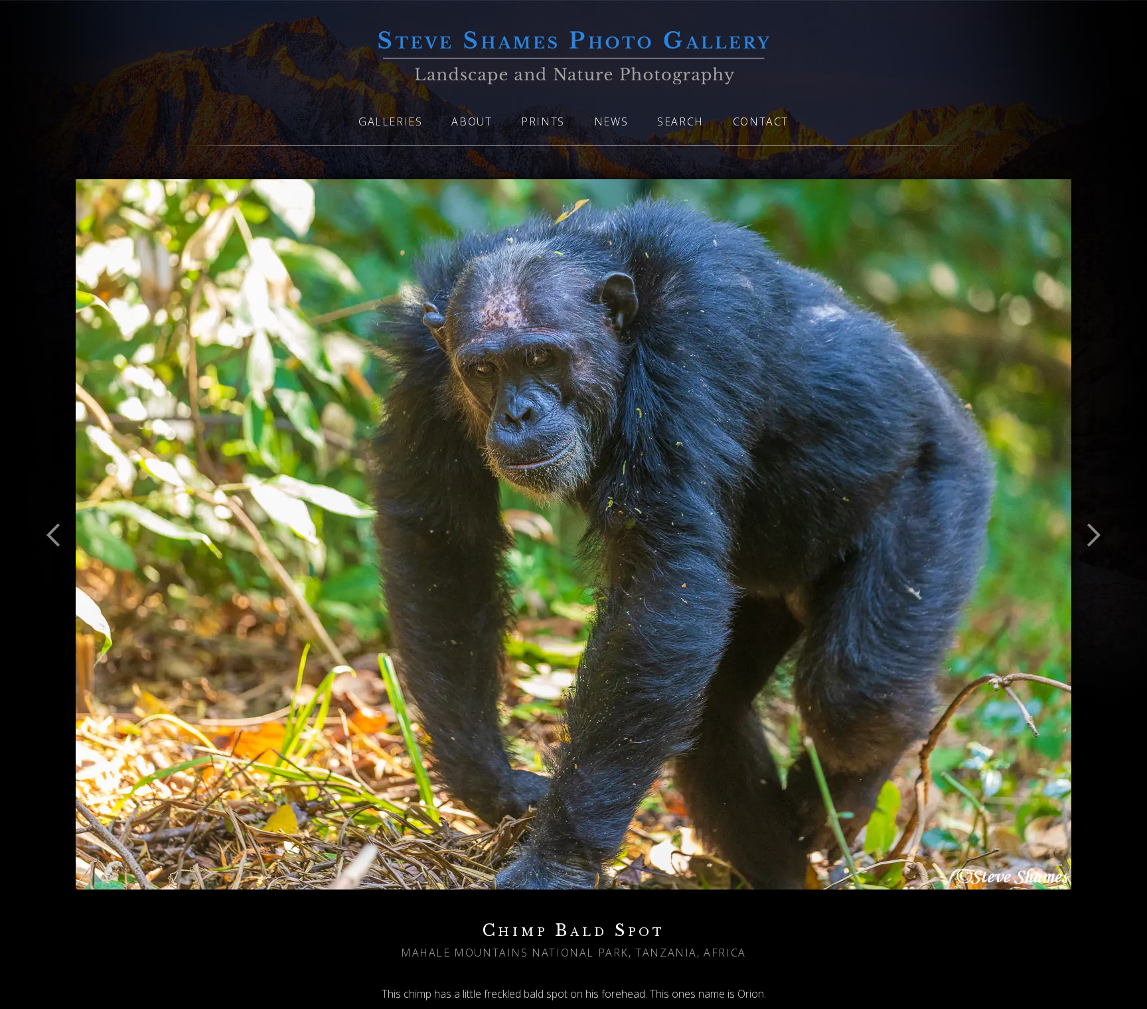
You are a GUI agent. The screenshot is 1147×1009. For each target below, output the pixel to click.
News (611, 121)
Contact (761, 121)
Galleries (390, 121)
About (471, 121)
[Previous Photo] (59, 568)
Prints (543, 121)
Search (680, 121)
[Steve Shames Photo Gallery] (573, 76)
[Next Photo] (1088, 568)
